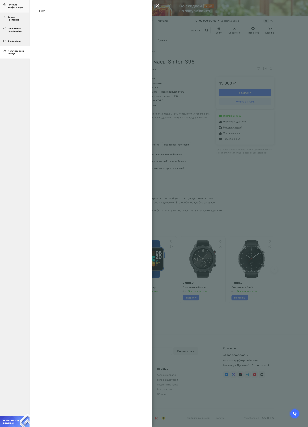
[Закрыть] (156, 6)
